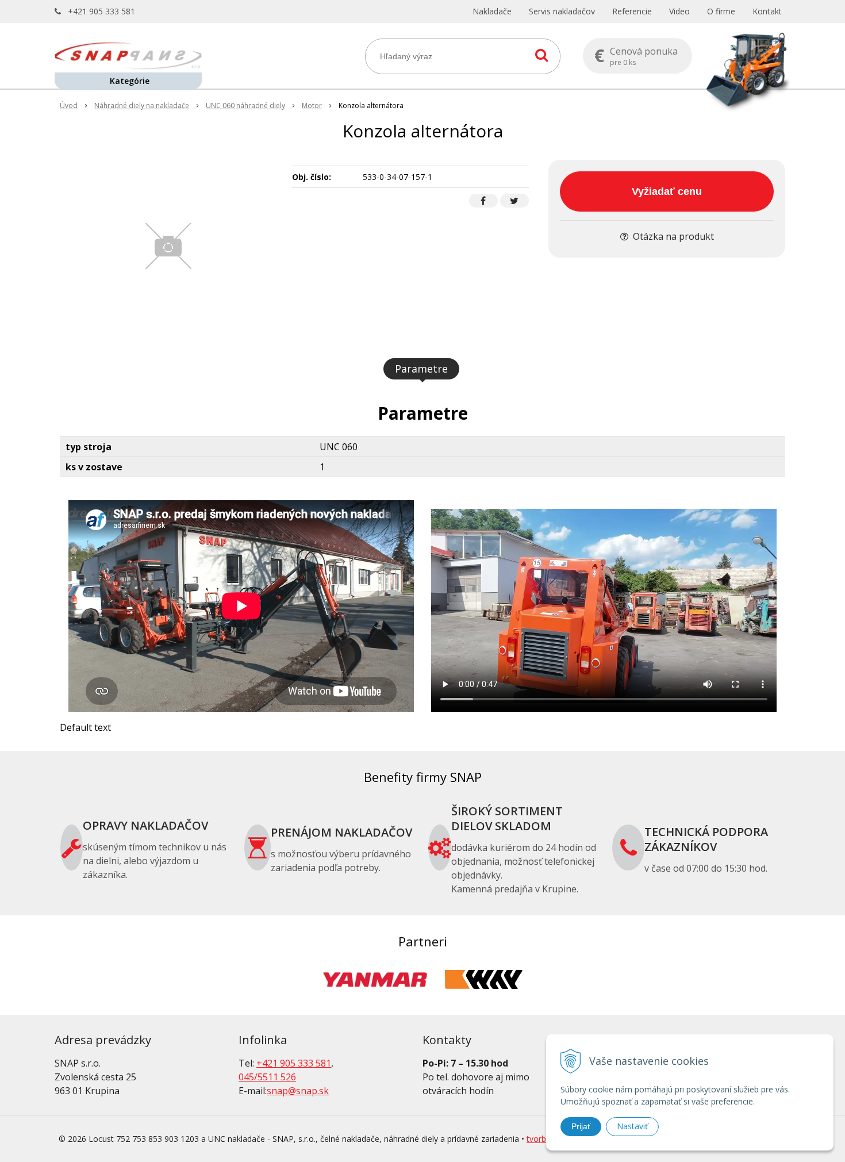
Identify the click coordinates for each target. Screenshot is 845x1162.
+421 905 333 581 (101, 11)
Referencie (632, 11)
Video (679, 11)
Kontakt (767, 11)
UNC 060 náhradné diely (245, 105)
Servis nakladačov (562, 11)
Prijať (580, 1126)
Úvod (69, 105)
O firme (721, 11)
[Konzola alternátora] (169, 246)
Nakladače (492, 11)
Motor (312, 105)
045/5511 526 (267, 1077)
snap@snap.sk (298, 1090)
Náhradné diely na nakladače (141, 105)
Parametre (421, 368)
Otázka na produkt (672, 236)
